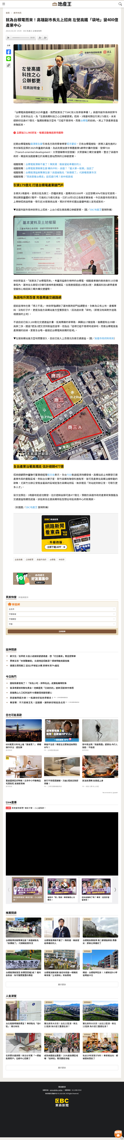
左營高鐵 (18, 559)
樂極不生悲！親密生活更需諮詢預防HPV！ (60, 746)
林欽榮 (62, 559)
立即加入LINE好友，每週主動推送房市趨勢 (40, 132)
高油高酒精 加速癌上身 (92, 780)
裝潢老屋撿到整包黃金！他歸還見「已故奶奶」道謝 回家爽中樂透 (42, 687)
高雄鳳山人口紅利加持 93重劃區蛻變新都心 (31, 692)
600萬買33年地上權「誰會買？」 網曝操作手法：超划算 (23, 746)
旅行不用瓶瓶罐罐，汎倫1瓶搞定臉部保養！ (61, 782)
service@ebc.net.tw (56, 1090)
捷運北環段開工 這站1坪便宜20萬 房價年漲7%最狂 (34, 665)
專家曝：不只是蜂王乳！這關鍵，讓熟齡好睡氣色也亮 (37, 702)
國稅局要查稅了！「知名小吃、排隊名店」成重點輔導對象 (38, 683)
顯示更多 (62, 984)
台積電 (52, 559)
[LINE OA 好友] (32, 579)
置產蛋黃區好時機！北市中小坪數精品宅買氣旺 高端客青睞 (23, 782)
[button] (115, 890)
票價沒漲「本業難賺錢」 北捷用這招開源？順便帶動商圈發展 (39, 660)
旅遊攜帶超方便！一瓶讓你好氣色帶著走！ (32, 697)
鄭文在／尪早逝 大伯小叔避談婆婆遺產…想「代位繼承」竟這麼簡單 (43, 656)
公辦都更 (29, 559)
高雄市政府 (41, 559)
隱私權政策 (62, 1087)
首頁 (8, 12)
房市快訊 (17, 12)
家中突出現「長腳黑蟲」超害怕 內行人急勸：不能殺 (100, 746)
